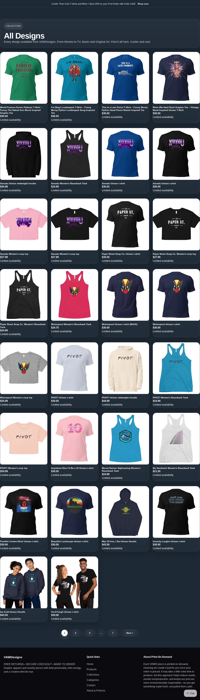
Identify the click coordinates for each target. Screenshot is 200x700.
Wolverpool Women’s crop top (16, 397)
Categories (93, 680)
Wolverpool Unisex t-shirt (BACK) (120, 324)
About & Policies (96, 690)
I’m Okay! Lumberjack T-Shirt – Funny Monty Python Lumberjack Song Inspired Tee (73, 110)
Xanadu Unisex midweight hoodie (18, 183)
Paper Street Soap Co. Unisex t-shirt (121, 254)
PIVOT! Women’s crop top (14, 468)
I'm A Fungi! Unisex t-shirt (65, 612)
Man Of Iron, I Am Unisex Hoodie (119, 541)
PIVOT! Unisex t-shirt (62, 397)
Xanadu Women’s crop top (14, 254)
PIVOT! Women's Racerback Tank (170, 397)
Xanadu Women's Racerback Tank (69, 183)
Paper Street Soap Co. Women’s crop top (174, 254)
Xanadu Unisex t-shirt (113, 183)
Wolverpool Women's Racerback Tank (71, 324)
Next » (129, 633)
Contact (91, 685)
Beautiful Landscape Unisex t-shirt (69, 541)
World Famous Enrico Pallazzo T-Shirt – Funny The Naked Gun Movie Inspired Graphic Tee (21, 110)
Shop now (143, 3)
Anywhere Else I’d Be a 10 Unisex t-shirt (72, 468)
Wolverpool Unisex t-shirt (166, 324)
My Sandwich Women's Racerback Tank (174, 468)
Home (90, 664)
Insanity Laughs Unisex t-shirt (169, 541)
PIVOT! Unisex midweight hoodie (119, 397)
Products (92, 669)
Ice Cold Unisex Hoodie (12, 612)
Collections (93, 674)
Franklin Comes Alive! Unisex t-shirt (19, 541)
